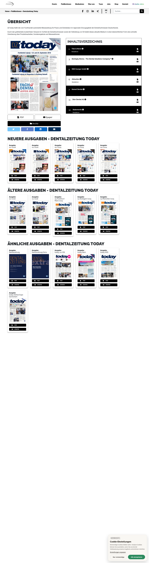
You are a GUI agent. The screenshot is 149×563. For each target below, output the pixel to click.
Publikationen (16, 11)
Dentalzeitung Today (30, 11)
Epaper (49, 117)
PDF (22, 117)
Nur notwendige (118, 557)
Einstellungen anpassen (118, 552)
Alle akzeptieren (136, 557)
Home (7, 11)
